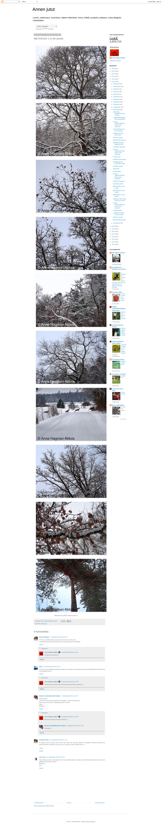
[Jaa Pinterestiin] (70, 621)
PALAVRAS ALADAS (118, 253)
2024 (113, 74)
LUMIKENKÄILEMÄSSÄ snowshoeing (119, 118)
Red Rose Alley (44, 740)
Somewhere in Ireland (119, 374)
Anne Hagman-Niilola (51, 652)
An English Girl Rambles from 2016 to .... (119, 269)
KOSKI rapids (117, 171)
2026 (113, 68)
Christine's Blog (117, 292)
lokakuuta (116, 89)
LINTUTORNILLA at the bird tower (119, 130)
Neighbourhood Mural (123, 362)
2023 (113, 76)
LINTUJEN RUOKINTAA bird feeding (119, 113)
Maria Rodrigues (44, 637)
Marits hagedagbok (118, 405)
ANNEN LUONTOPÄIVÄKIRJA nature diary (119, 308)
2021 (113, 81)
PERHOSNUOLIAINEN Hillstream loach (123, 332)
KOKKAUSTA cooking (119, 159)
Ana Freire (42, 757)
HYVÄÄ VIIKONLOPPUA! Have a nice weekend (119, 124)
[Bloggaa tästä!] (64, 621)
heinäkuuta (116, 97)
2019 (113, 229)
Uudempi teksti (38, 803)
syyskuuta (116, 91)
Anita (40, 666)
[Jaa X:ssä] (66, 621)
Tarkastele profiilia (115, 61)
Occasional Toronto (118, 359)
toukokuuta (116, 102)
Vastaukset (44, 648)
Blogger (93, 821)
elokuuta (116, 94)
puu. (46, 623)
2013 (113, 244)
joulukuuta (116, 84)
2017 (113, 234)
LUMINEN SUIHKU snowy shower (118, 213)
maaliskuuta (117, 107)
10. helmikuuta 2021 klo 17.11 (58, 740)
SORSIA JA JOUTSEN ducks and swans (119, 199)
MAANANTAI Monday (119, 140)
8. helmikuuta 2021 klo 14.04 (69, 652)
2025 (113, 71)
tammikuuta (116, 223)
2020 (113, 226)
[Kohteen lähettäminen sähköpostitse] (62, 621)
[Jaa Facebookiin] (68, 621)
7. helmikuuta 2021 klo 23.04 (69, 696)
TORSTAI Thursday (118, 181)
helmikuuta (116, 109)
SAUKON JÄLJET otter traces (118, 134)
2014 (113, 242)
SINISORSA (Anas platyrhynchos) (118, 143)
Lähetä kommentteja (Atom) (45, 806)
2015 (113, 239)
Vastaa (41, 644)
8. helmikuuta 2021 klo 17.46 (75, 725)
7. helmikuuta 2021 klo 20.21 (58, 637)
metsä (42, 623)
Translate (50, 29)
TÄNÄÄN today (117, 210)
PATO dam (116, 169)
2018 (113, 231)
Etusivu (69, 803)
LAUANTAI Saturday (119, 147)
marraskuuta (117, 86)
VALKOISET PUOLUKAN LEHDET (123, 315)
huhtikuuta (116, 104)
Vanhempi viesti (99, 803)
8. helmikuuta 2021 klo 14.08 (69, 717)
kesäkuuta (116, 99)
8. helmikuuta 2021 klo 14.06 (69, 682)
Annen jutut (44, 9)
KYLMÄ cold (116, 157)
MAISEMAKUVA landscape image (119, 162)
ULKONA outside (118, 166)
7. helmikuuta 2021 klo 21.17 (51, 666)
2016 (113, 236)
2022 (113, 79)
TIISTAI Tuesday (118, 137)
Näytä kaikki (123, 419)
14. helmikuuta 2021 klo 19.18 (55, 757)
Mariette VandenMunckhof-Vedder (49, 696)
